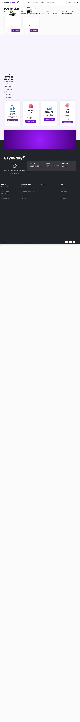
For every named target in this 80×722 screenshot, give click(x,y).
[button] (33, 2)
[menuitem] (77, 2)
